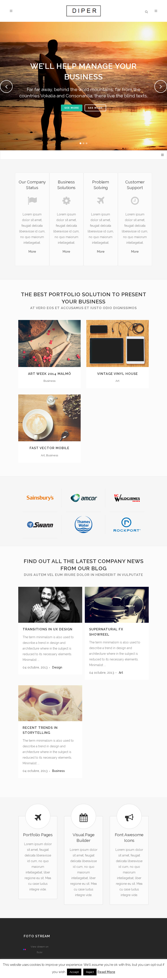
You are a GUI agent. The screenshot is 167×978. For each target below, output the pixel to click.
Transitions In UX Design (47, 629)
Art (121, 672)
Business (58, 771)
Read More (106, 972)
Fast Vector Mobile (49, 448)
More (32, 251)
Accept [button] (74, 972)
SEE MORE (71, 108)
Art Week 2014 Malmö (49, 374)
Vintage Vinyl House (117, 374)
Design (57, 667)
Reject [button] (90, 972)
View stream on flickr (39, 949)
